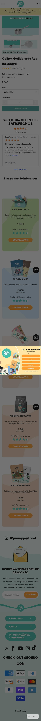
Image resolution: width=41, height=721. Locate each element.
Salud (31, 355)
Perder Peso (30, 365)
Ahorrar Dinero (31, 368)
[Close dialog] (40, 347)
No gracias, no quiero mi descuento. (30, 371)
